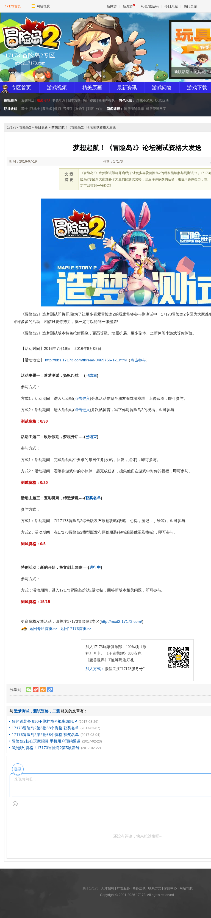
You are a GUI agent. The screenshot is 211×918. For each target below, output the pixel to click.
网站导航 (43, 6)
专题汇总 (58, 100)
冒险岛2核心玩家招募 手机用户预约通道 (46, 741)
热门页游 (190, 6)
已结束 (91, 375)
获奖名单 (93, 498)
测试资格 (41, 711)
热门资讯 (89, 100)
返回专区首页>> (43, 628)
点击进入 (82, 398)
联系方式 (154, 888)
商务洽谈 (139, 888)
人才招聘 (107, 888)
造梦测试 (21, 711)
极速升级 (28, 100)
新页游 (128, 6)
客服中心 (170, 888)
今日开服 (171, 6)
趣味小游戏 (144, 100)
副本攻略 (74, 100)
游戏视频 (57, 87)
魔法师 (47, 109)
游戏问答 (162, 87)
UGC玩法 (162, 100)
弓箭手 (68, 109)
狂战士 (35, 109)
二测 (56, 711)
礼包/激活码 (150, 6)
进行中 (95, 567)
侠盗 (99, 109)
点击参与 (138, 360)
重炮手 (80, 109)
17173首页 (13, 6)
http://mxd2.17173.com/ (121, 621)
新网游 (112, 6)
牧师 (57, 109)
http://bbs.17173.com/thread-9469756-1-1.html (86, 360)
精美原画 (92, 87)
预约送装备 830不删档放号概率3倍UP (44, 721)
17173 (11, 127)
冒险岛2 (25, 127)
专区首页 (21, 87)
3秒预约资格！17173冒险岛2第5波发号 (45, 748)
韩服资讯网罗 (156, 109)
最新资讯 (127, 87)
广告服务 (123, 888)
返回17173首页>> (75, 628)
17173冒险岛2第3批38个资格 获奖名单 (45, 728)
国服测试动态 (134, 109)
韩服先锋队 (106, 100)
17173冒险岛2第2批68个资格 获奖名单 (45, 734)
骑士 (24, 109)
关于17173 (90, 888)
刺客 (90, 109)
